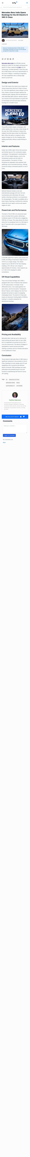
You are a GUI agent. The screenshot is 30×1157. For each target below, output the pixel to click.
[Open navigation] (2, 2)
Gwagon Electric (14, 379)
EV (6, 379)
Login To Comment (9, 435)
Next (4, 442)
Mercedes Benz (10, 382)
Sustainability (10, 385)
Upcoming (19, 385)
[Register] (27, 2)
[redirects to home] (14, 2)
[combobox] (15, 7)
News (18, 382)
